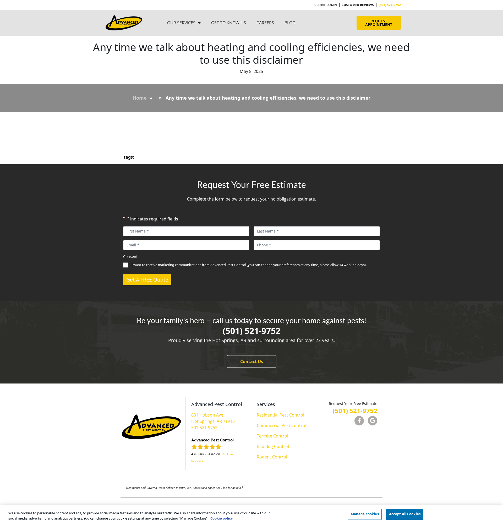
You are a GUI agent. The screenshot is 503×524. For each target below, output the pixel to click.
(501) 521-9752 (251, 331)
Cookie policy (221, 518)
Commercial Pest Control (281, 425)
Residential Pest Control (280, 415)
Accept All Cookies (404, 514)
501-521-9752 (204, 427)
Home (140, 98)
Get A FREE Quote (147, 279)
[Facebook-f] (359, 420)
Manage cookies (365, 514)
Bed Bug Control (273, 446)
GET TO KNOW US (228, 23)
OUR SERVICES (181, 23)
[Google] (372, 420)
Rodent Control (272, 457)
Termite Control (272, 436)
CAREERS (265, 23)
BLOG (290, 23)
